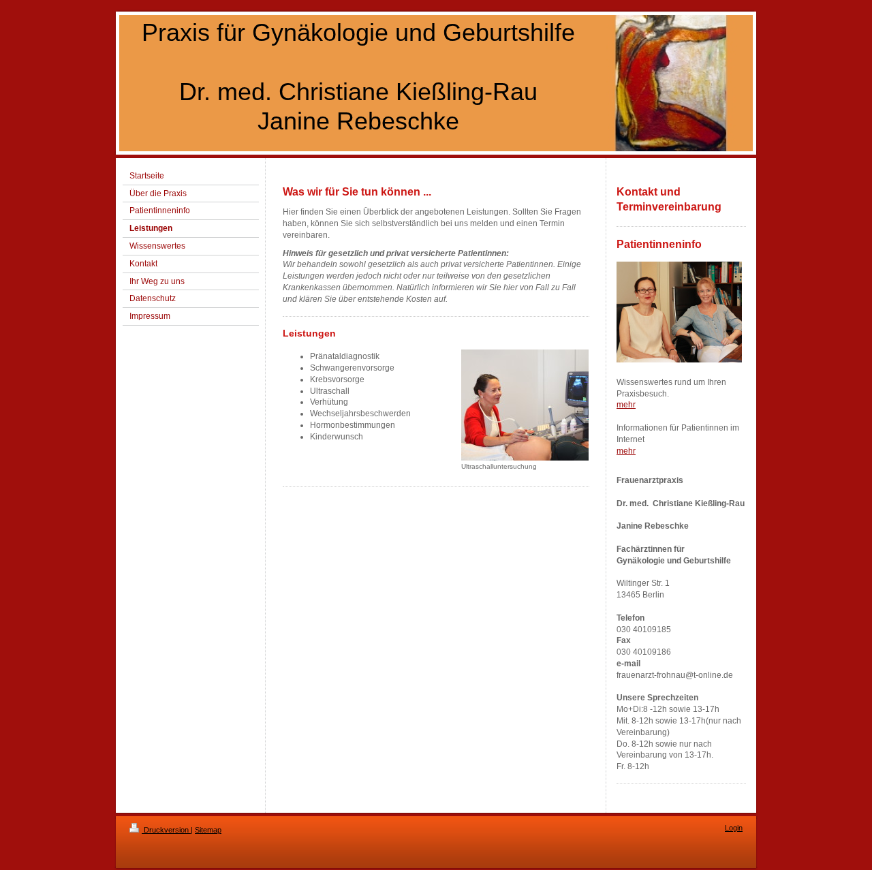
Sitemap (208, 830)
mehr (626, 404)
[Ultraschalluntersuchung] (525, 405)
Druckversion (166, 830)
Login (734, 828)
